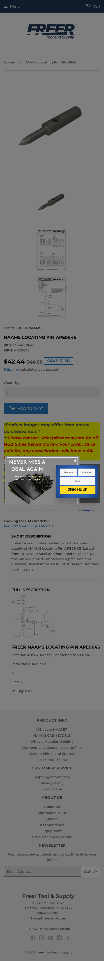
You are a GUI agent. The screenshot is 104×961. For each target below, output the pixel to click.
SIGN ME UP (77, 489)
